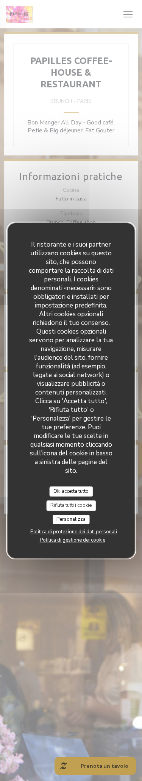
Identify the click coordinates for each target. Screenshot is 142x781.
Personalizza (71, 519)
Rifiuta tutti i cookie (71, 505)
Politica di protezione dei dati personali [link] (73, 531)
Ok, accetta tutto (71, 491)
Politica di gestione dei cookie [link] (72, 540)
